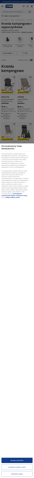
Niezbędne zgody (17, 474)
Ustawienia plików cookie (17, 467)
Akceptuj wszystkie (17, 460)
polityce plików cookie (13, 197)
